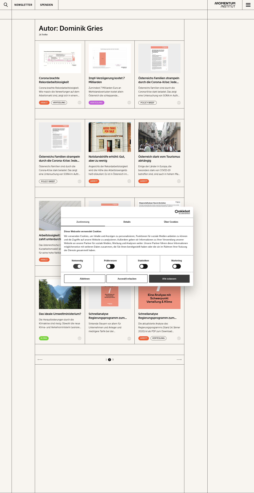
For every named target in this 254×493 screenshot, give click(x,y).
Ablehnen (85, 278)
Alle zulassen (169, 278)
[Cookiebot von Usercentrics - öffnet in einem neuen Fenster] (177, 212)
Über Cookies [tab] (171, 221)
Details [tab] (127, 221)
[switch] (110, 266)
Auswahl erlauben (127, 278)
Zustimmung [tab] (83, 221)
